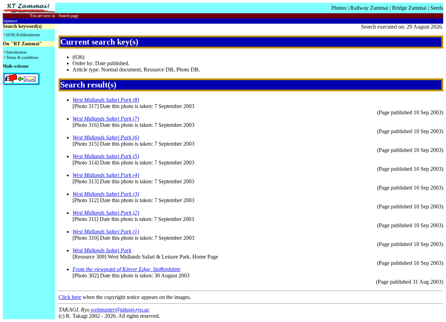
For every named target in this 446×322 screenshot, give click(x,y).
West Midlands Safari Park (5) (105, 156)
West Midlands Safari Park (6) (105, 137)
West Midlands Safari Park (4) (105, 175)
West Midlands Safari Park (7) (105, 119)
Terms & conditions (22, 57)
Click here (70, 297)
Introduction (16, 52)
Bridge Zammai (409, 8)
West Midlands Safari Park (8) (105, 100)
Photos (338, 8)
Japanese (10, 20)
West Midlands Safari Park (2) (105, 213)
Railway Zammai (369, 8)
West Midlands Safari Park (101, 250)
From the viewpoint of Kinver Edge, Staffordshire (126, 269)
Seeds (436, 8)
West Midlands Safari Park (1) (105, 232)
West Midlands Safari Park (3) (105, 194)
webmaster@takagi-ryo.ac (119, 310)
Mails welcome (16, 66)
